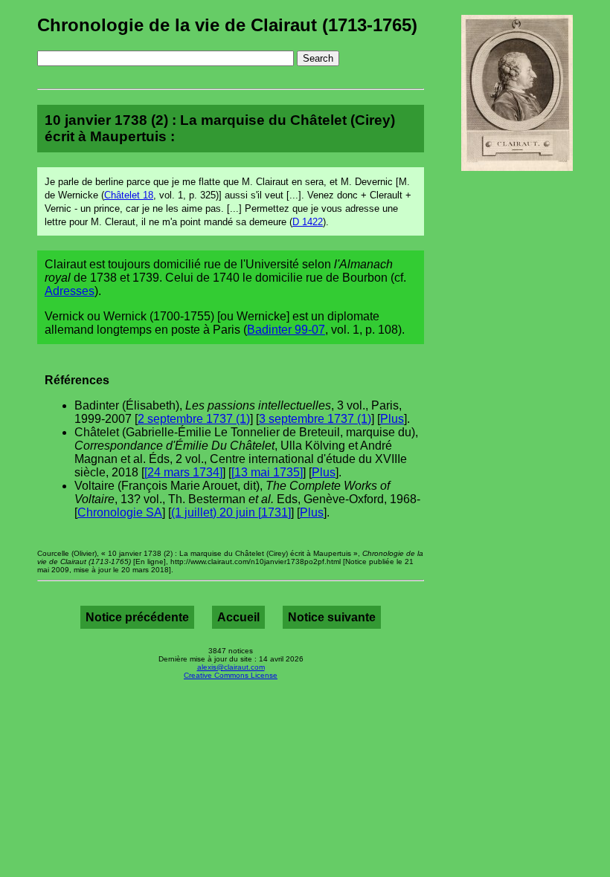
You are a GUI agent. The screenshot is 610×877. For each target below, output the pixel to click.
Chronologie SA (119, 512)
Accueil (238, 617)
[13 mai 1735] (267, 472)
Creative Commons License (230, 675)
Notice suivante (332, 617)
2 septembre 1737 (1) (194, 418)
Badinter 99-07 (286, 329)
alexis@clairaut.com (231, 667)
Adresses (69, 291)
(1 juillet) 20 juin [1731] (231, 512)
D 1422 (307, 221)
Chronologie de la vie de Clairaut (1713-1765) (227, 25)
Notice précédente (137, 617)
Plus (392, 418)
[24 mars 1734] (183, 472)
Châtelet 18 (128, 195)
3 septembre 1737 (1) (315, 418)
